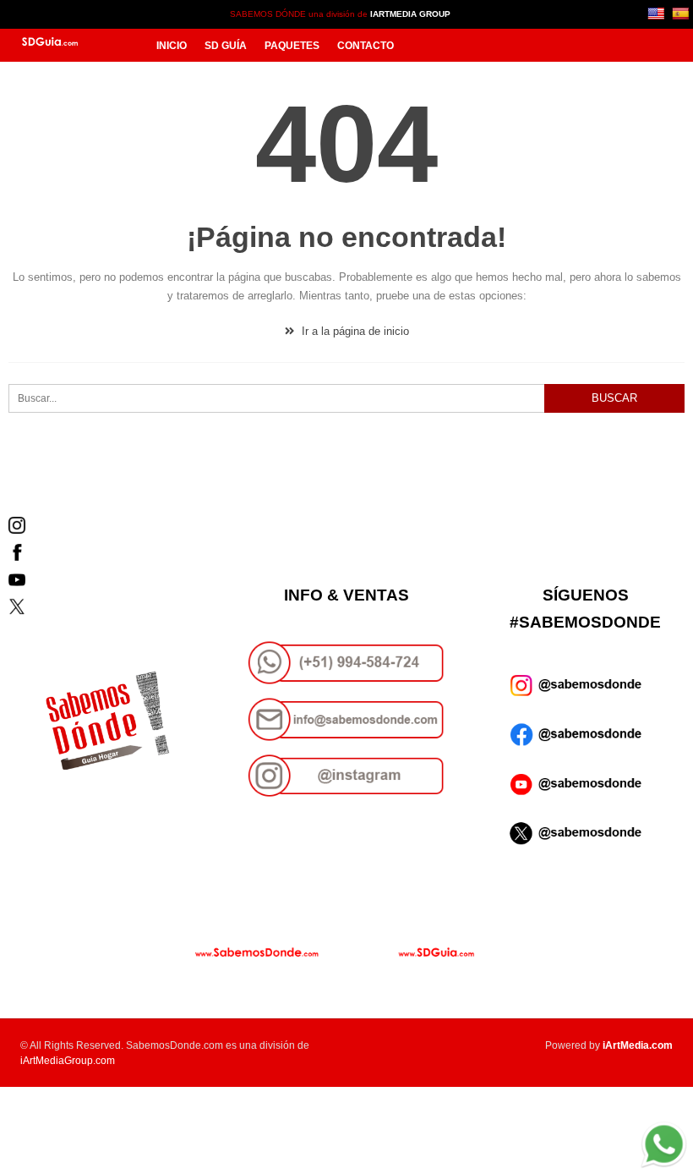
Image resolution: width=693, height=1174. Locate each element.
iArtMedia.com (638, 1045)
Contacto (365, 46)
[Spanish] (682, 12)
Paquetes (292, 46)
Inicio (171, 46)
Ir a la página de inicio (353, 331)
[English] (657, 12)
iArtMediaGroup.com (67, 1061)
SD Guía (226, 46)
